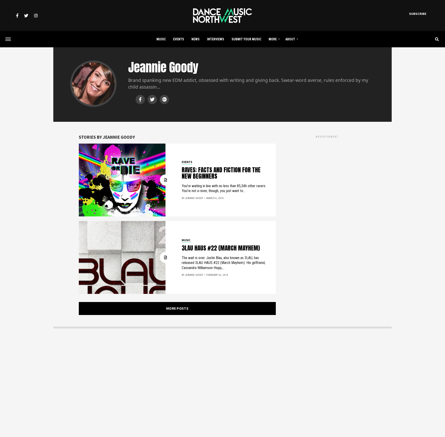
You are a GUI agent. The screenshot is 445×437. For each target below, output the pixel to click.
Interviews (215, 39)
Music (161, 39)
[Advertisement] (326, 171)
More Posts (177, 308)
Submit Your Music (246, 39)
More (273, 39)
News (195, 39)
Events (178, 39)
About (290, 39)
